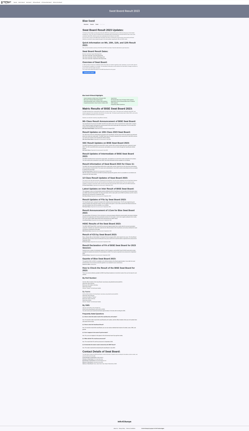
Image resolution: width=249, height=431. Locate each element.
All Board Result (36, 2)
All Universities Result (46, 2)
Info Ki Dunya (145, 428)
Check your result (89, 72)
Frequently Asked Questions (118, 104)
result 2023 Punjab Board (93, 99)
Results (15, 2)
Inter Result (28, 2)
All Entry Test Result (57, 2)
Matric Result (21, 2)
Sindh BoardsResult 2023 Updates (95, 101)
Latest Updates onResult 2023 (95, 98)
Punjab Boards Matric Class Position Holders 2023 (96, 103)
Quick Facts (114, 98)
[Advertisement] (110, 85)
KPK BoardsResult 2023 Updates (122, 99)
